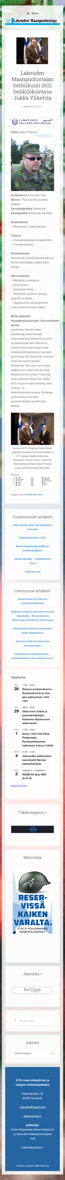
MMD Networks (42, 1166)
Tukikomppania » (33, 812)
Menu (35, 13)
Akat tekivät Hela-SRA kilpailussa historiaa (32, 527)
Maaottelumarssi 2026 (32, 537)
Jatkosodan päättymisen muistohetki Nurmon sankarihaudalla (36, 759)
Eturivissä (37, 494)
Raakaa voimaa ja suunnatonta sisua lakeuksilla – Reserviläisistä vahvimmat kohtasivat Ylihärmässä (32, 616)
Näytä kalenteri (19, 785)
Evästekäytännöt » (32, 1147)
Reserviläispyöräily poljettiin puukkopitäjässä (32, 548)
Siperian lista (32, 571)
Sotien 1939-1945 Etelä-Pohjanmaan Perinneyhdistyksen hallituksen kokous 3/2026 (37, 739)
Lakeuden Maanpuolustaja (32, 23)
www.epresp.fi (32, 1116)
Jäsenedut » (32, 974)
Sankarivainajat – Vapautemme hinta (32, 561)
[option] (32, 902)
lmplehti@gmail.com (33, 1107)
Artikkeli (28, 494)
